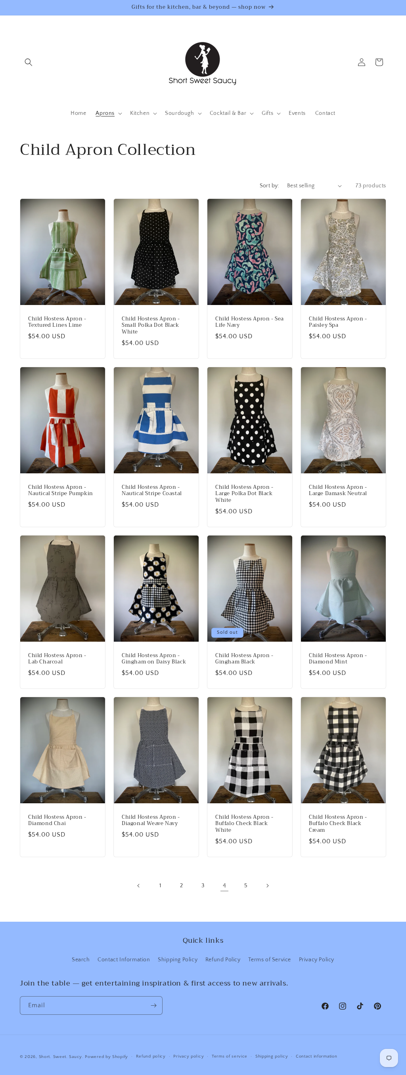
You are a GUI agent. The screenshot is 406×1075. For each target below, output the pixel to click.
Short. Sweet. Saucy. (61, 1056)
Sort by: (269, 186)
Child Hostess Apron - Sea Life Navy (249, 322)
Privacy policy (188, 1056)
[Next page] (267, 885)
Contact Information (124, 960)
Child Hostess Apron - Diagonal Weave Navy (151, 820)
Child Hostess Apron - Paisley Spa (338, 322)
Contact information (316, 1056)
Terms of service (229, 1056)
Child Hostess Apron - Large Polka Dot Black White (244, 494)
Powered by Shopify (106, 1056)
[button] (28, 62)
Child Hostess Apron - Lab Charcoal (57, 659)
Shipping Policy (177, 960)
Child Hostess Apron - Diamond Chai (57, 820)
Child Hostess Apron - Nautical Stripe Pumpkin (60, 490)
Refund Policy (223, 960)
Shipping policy (271, 1056)
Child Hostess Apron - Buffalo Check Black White (244, 824)
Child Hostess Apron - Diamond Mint (338, 659)
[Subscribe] (153, 1005)
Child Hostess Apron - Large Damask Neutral (338, 490)
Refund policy (151, 1056)
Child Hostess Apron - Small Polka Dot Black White (151, 325)
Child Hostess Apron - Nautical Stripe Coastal (152, 490)
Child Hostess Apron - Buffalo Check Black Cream (338, 824)
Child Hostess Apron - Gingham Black (244, 659)
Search (81, 960)
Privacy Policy (316, 960)
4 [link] (224, 885)
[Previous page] (138, 885)
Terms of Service (269, 960)
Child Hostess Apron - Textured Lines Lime (57, 322)
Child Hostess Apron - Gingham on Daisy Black (154, 659)
